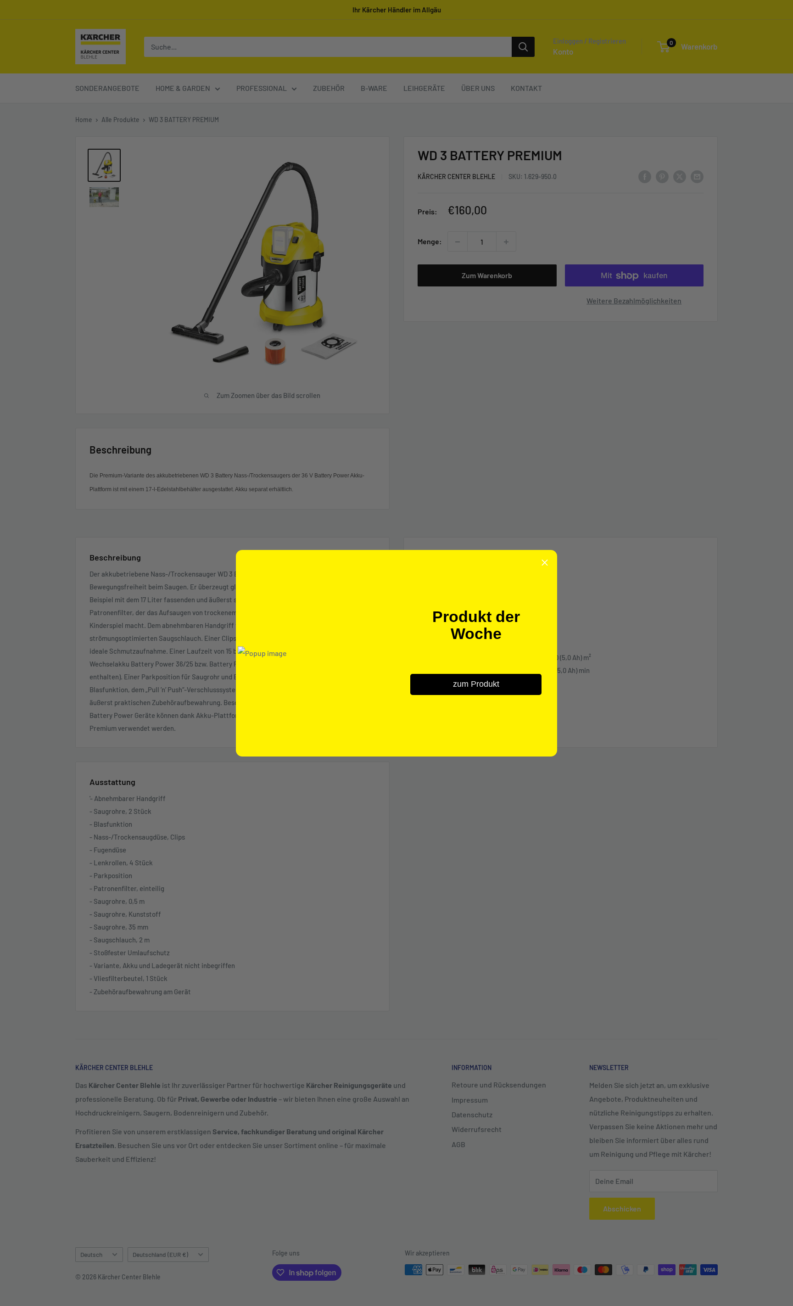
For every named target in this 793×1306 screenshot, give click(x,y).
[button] (544, 562)
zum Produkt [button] (476, 684)
